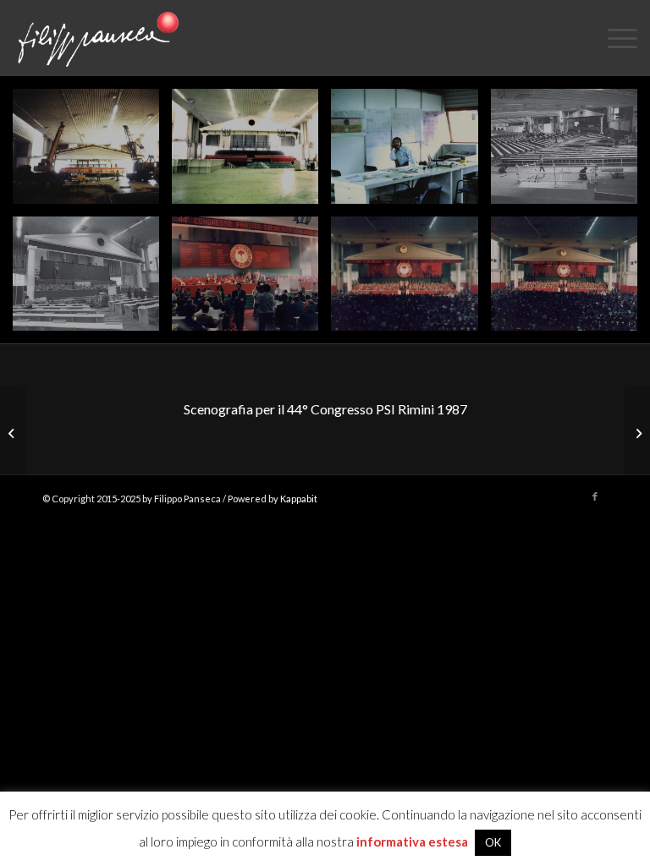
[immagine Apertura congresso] (251, 280)
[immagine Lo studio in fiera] (410, 152)
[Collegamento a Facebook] (595, 496)
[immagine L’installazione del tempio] (92, 152)
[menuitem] (614, 38)
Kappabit (298, 498)
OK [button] (493, 842)
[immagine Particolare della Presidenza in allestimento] (570, 152)
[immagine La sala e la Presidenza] (92, 280)
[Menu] (614, 38)
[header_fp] (96, 38)
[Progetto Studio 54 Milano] (13, 433)
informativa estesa (412, 841)
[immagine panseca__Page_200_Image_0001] (410, 280)
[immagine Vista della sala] (570, 280)
